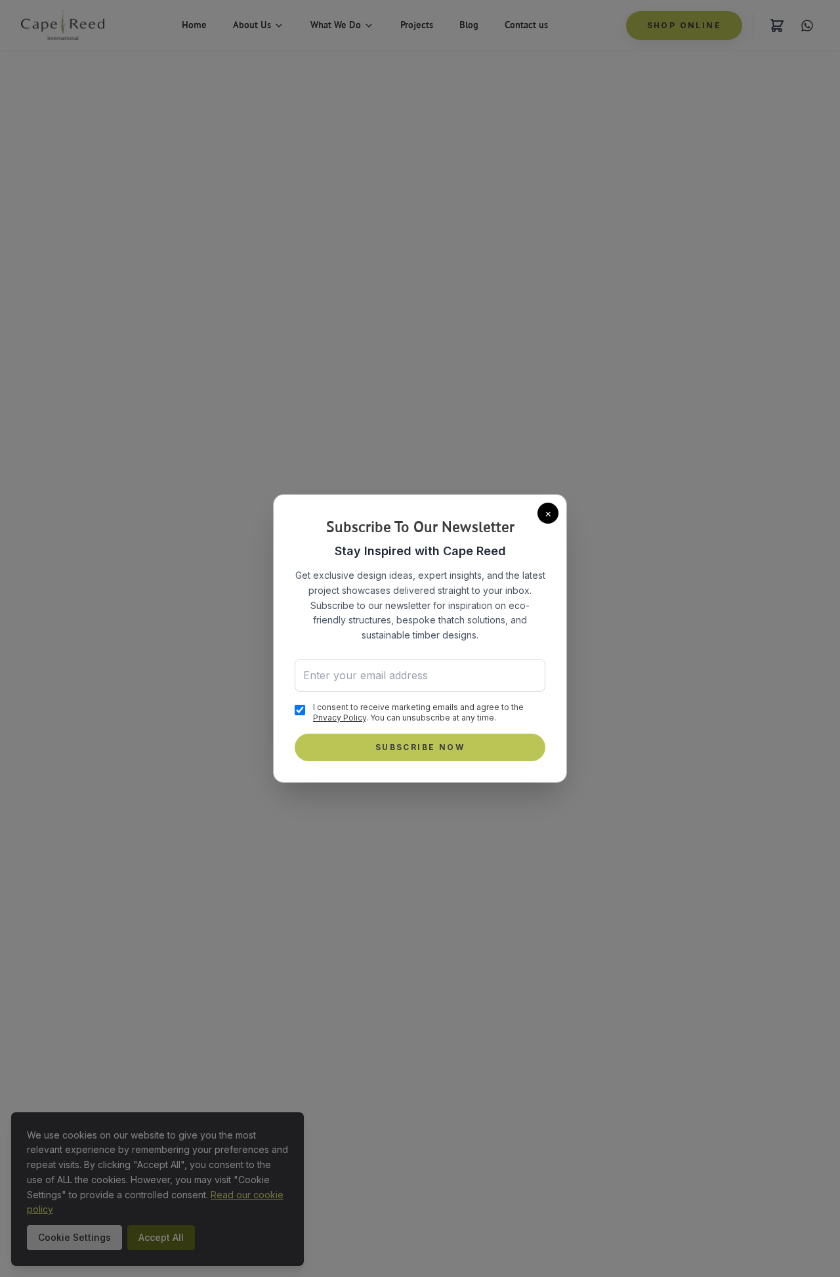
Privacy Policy (339, 717)
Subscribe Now (420, 747)
